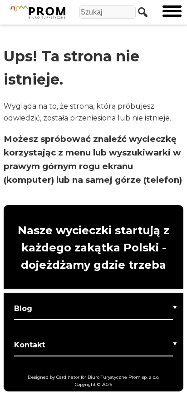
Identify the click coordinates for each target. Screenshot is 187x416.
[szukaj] (140, 12)
